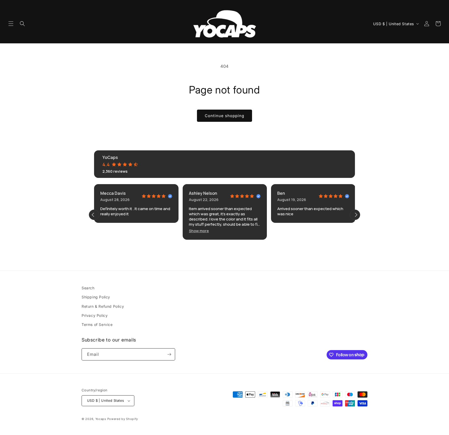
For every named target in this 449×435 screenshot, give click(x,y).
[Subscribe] (169, 354)
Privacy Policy (95, 315)
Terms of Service (97, 324)
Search (88, 288)
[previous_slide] (94, 215)
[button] (11, 23)
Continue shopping (224, 115)
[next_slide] (355, 215)
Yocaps (100, 419)
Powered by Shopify (122, 419)
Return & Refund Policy (103, 306)
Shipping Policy (96, 297)
